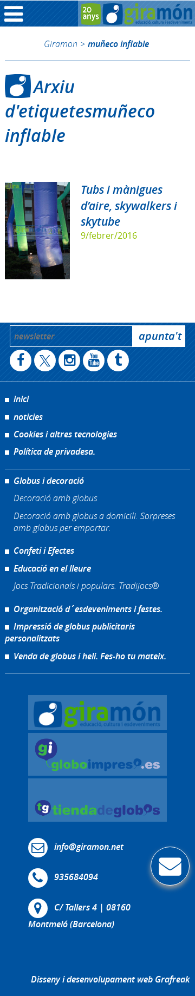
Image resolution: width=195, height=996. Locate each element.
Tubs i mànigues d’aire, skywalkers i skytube (129, 205)
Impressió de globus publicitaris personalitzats (70, 632)
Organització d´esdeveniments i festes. (88, 609)
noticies (28, 417)
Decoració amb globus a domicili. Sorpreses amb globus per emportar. (94, 521)
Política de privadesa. (54, 451)
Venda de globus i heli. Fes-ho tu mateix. (90, 656)
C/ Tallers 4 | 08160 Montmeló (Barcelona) (79, 915)
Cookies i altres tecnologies (65, 434)
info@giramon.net (88, 847)
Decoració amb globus (55, 497)
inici (21, 399)
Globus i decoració (49, 481)
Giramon (60, 43)
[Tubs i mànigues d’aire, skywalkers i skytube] (37, 230)
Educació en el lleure (52, 568)
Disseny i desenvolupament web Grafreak (110, 979)
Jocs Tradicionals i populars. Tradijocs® (86, 585)
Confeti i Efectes (44, 550)
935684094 (76, 877)
